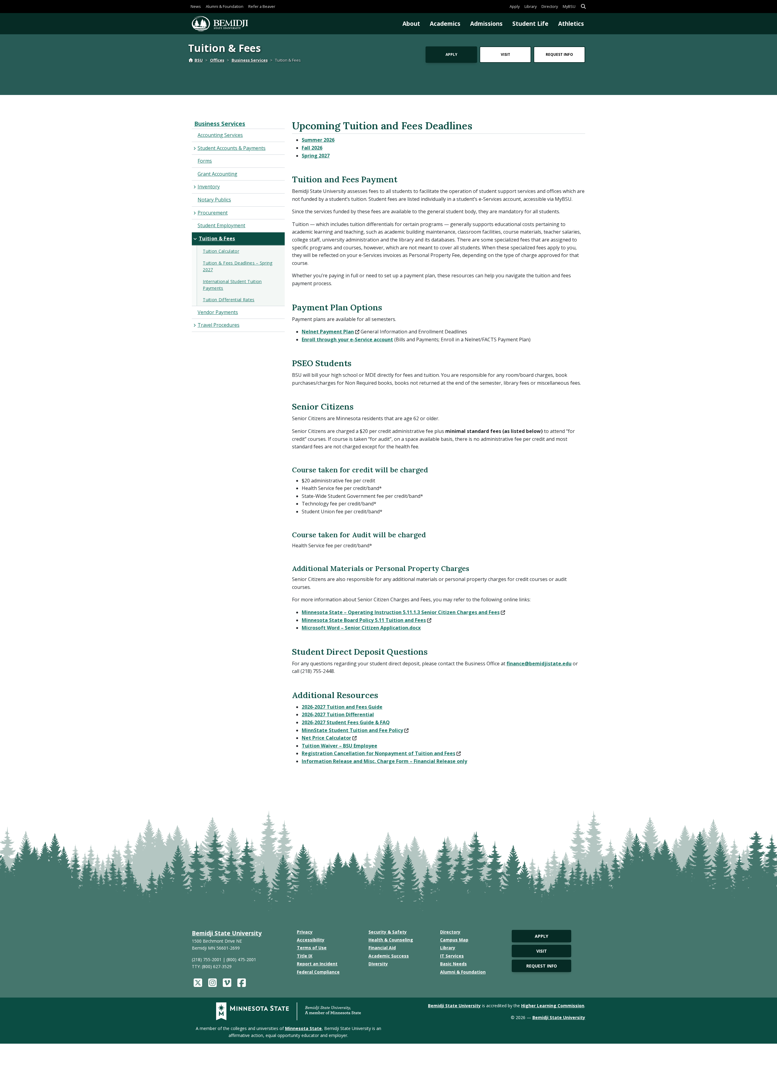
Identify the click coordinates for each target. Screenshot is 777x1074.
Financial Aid (382, 948)
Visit (505, 54)
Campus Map (454, 940)
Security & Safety (387, 932)
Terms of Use (312, 948)
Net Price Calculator (326, 738)
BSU (199, 60)
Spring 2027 (316, 155)
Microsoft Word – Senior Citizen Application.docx (361, 627)
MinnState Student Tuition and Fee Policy (352, 730)
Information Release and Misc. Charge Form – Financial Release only (384, 761)
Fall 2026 (312, 147)
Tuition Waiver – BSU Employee (339, 745)
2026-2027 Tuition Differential (338, 714)
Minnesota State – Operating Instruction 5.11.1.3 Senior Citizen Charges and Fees (401, 612)
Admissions (486, 23)
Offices (217, 60)
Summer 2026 (318, 140)
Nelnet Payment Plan (328, 331)
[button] (583, 6)
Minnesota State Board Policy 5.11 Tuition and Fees (364, 620)
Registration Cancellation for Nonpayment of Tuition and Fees (378, 753)
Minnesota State (303, 1028)
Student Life (530, 23)
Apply (515, 6)
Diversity (378, 964)
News (196, 6)
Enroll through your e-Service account (347, 339)
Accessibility (310, 940)
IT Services (452, 956)
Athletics (571, 23)
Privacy (305, 932)
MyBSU (569, 6)
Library (530, 6)
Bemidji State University (227, 933)
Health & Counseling (390, 940)
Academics (445, 23)
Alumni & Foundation (224, 6)
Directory (549, 6)
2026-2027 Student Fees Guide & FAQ (346, 722)
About (411, 23)
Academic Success (388, 956)
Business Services (250, 60)
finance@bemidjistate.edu (539, 663)
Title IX (304, 956)
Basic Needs (453, 964)
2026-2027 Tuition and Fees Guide (342, 707)
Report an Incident (317, 964)
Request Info (559, 54)
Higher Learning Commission (552, 1005)
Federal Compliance (318, 972)
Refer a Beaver (261, 6)
